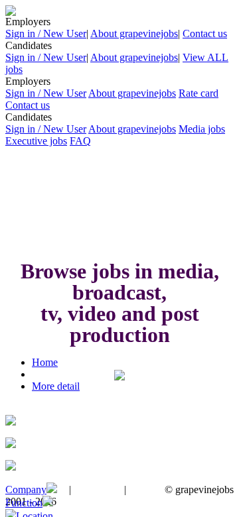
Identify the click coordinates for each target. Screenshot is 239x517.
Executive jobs (36, 140)
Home (45, 362)
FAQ (80, 140)
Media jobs (202, 129)
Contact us (205, 33)
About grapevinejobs (134, 33)
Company (25, 489)
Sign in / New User (45, 33)
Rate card (198, 93)
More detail (56, 386)
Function (23, 502)
